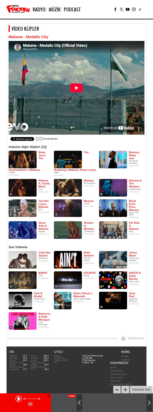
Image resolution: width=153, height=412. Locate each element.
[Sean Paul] (113, 300)
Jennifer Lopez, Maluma (43, 203)
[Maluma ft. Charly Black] (23, 187)
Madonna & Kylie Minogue (44, 316)
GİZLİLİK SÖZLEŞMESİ (121, 384)
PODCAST (72, 9)
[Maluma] (68, 187)
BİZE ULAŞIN (116, 371)
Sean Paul (132, 295)
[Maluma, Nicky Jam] (113, 159)
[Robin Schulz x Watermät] (62, 300)
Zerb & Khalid (38, 295)
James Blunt (133, 254)
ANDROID (126, 360)
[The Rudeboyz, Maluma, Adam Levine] (68, 159)
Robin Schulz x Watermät (83, 295)
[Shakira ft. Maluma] (68, 230)
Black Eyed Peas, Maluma (134, 205)
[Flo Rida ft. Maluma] (113, 230)
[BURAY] (23, 280)
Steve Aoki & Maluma (43, 225)
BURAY (42, 272)
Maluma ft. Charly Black (44, 183)
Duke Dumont (89, 254)
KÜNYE (113, 367)
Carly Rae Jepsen (44, 254)
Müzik (54, 9)
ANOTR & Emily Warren (135, 275)
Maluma (89, 180)
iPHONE (125, 356)
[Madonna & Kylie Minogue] (23, 320)
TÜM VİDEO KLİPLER (136, 338)
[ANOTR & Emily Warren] (113, 280)
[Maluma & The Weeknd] (113, 187)
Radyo (39, 9)
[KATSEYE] (68, 280)
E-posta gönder (50, 138)
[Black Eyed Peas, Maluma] (113, 208)
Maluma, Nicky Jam (134, 155)
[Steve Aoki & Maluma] (23, 230)
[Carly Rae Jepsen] (23, 259)
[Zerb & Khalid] (20, 300)
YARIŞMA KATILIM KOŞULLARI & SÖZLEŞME (118, 377)
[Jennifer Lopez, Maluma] (23, 208)
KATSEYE (90, 272)
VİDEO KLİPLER (25, 28)
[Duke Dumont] (68, 259)
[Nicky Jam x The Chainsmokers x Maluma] (23, 159)
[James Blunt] (113, 259)
